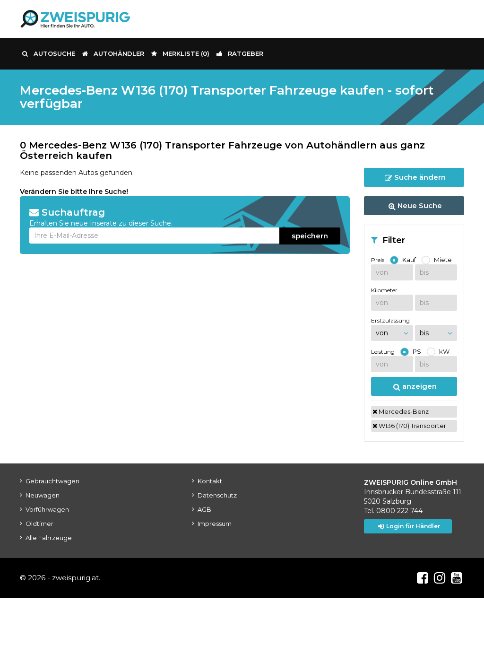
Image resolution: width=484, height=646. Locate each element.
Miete (443, 259)
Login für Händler (413, 526)
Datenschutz (217, 495)
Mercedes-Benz (403, 411)
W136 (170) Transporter (411, 425)
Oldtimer (39, 523)
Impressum (215, 523)
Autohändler (119, 53)
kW (444, 351)
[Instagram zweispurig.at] (439, 578)
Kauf (409, 259)
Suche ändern (419, 177)
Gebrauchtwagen (52, 481)
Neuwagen (43, 495)
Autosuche (54, 53)
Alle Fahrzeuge (49, 537)
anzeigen (418, 386)
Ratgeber (245, 53)
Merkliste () (186, 53)
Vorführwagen (47, 509)
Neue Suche (419, 205)
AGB (204, 509)
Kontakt (210, 481)
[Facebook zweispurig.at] (422, 578)
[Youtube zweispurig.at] (456, 578)
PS (417, 351)
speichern (310, 235)
